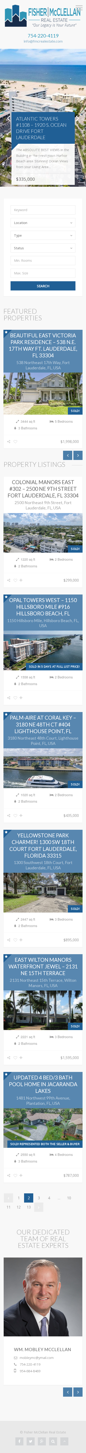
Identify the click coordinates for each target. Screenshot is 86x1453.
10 (69, 1197)
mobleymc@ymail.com (37, 1357)
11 (8, 1207)
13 (29, 1207)
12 (19, 1207)
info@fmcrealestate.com (43, 41)
